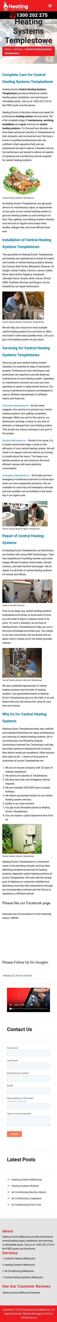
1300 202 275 (32, 15)
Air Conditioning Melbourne (19, 1271)
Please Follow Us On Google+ (25, 962)
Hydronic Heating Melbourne (20, 1258)
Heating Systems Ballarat (25, 1185)
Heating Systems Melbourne (27, 1179)
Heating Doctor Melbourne (36, 1309)
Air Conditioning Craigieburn (27, 1198)
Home (8, 49)
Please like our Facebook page (26, 903)
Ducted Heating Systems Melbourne (24, 1277)
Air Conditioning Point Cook (26, 1204)
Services (17, 49)
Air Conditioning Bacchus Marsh (29, 1192)
